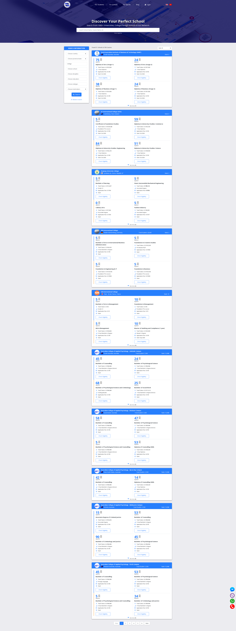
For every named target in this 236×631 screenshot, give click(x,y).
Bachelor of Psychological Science (146, 363)
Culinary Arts (100, 207)
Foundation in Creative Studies (145, 243)
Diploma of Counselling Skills (144, 447)
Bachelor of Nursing (103, 183)
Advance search (77, 99)
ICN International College (109, 292)
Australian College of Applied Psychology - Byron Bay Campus (121, 470)
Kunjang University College (110, 171)
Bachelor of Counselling (104, 363)
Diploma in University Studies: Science (147, 148)
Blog (137, 5)
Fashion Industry (140, 207)
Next (147, 623)
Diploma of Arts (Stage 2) (143, 64)
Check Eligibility (118, 33)
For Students (99, 5)
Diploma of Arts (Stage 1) (105, 64)
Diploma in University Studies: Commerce (148, 124)
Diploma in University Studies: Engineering (110, 148)
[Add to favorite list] (101, 59)
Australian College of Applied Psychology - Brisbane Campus (121, 410)
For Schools (113, 5)
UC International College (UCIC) (111, 112)
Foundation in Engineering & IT (106, 269)
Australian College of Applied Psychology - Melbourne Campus (121, 505)
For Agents (127, 5)
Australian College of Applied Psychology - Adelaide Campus (121, 351)
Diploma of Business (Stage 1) (106, 89)
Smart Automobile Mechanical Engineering (149, 183)
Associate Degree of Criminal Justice (108, 517)
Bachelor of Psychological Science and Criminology (113, 388)
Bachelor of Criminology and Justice (108, 541)
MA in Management (102, 328)
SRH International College (109, 230)
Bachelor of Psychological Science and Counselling (113, 447)
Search (77, 95)
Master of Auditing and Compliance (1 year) (149, 328)
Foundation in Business (142, 269)
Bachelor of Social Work (142, 388)
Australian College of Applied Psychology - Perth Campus (120, 564)
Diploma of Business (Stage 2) (144, 89)
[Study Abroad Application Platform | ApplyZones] (67, 4)
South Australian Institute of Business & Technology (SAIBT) (121, 52)
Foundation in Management (143, 304)
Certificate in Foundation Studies (107, 124)
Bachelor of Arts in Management (107, 304)
